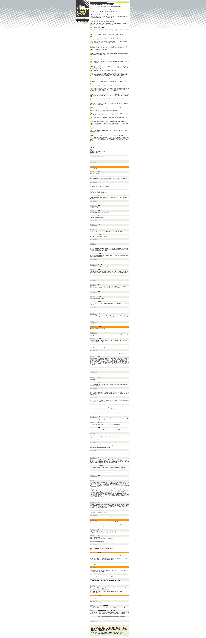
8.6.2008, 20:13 (126, 2)
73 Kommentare (119, 2)
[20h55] (92, 107)
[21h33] (92, 77)
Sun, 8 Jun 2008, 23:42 (93, 520)
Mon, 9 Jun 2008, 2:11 (93, 586)
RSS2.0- (84, 21)
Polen (102, 156)
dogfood (99, 166)
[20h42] (92, 121)
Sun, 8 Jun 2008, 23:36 (93, 476)
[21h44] (92, 71)
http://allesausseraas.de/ (106, 633)
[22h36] (92, 25)
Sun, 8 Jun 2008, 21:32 (93, 259)
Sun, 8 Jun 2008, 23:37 (93, 481)
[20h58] (92, 103)
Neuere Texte (126, 0)
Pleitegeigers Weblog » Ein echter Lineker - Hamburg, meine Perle (111, 616)
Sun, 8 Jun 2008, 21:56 (93, 275)
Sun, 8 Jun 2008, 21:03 (93, 206)
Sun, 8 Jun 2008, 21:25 (93, 239)
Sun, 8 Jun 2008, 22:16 (93, 297)
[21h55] (92, 61)
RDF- (86, 21)
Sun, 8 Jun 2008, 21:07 (93, 220)
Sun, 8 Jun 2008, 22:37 (93, 339)
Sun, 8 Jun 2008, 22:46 (93, 372)
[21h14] (92, 94)
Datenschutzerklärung (79, 14)
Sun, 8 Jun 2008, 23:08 (93, 427)
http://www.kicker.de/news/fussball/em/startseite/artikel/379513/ (100, 447)
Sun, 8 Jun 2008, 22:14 (93, 285)
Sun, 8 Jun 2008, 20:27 (93, 172)
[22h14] (91, 36)
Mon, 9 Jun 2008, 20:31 (93, 616)
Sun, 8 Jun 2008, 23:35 (93, 470)
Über (84, 14)
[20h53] (92, 112)
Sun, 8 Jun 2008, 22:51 (93, 388)
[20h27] (92, 133)
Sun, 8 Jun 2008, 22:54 (93, 397)
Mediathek (100, 602)
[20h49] (92, 113)
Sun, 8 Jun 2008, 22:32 (93, 327)
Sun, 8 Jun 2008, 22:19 (93, 307)
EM (95, 156)
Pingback (92, 578)
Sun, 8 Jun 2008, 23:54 (93, 552)
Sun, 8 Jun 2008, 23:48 (93, 530)
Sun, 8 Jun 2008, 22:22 (93, 314)
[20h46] (92, 118)
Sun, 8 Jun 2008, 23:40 (93, 515)
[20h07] (92, 141)
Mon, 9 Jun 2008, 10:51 (93, 611)
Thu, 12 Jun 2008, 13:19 (93, 621)
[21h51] (92, 66)
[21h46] (92, 70)
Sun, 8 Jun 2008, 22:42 (93, 344)
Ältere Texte (92, 0)
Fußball (100, 156)
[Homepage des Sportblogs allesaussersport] (82, 6)
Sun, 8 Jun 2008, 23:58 (93, 574)
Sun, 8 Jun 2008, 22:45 (93, 367)
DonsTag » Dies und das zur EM (104, 620)
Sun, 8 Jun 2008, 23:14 (93, 433)
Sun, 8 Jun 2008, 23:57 (93, 567)
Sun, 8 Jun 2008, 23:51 (93, 536)
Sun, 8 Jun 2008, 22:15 (93, 292)
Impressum (83, 13)
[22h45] (92, 23)
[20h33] (92, 126)
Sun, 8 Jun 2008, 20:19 (93, 167)
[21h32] (92, 83)
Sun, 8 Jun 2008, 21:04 (93, 211)
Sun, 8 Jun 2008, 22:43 (93, 357)
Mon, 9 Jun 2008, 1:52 (93, 579)
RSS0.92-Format (85, 22)
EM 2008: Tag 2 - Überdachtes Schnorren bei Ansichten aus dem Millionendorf (106, 580)
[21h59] (92, 56)
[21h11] (92, 98)
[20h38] (92, 123)
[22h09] (92, 43)
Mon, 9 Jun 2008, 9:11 (93, 606)
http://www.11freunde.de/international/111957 (97, 541)
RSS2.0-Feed (84, 23)
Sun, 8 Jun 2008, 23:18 (93, 442)
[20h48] (92, 117)
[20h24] (92, 135)
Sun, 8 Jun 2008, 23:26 (93, 458)
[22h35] (92, 27)
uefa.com (92, 323)
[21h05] (92, 99)
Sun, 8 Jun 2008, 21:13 (93, 230)
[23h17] (92, 6)
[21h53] (92, 64)
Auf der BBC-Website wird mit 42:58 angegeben (97, 328)
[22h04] (92, 50)
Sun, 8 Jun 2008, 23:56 (93, 562)
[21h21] (92, 88)
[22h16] (92, 34)
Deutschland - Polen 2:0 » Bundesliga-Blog (106, 610)
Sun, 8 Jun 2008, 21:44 (93, 270)
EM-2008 (98, 156)
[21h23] (92, 84)
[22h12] (92, 41)
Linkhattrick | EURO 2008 (103, 605)
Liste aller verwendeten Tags (81, 18)
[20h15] (92, 137)
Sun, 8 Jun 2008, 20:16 (93, 162)
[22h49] (92, 8)
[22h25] (92, 29)
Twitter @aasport (78, 15)
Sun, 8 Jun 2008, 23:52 (93, 544)
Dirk (99, 371)
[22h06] (92, 49)
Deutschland (93, 156)
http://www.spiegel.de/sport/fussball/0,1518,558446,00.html (99, 590)
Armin (99, 313)
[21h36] (92, 73)
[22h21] (92, 32)
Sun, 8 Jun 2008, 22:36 (93, 333)
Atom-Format (79, 22)
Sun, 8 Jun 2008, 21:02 (93, 201)
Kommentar (92, 166)
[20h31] (92, 130)
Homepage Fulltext (78, 13)
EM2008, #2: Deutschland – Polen (102, 4)
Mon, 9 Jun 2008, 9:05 (93, 601)
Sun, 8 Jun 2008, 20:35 (93, 182)
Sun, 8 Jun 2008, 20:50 (93, 189)
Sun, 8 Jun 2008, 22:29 (93, 322)
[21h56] (92, 59)
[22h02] (92, 53)
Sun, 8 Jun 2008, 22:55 (93, 417)
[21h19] (92, 91)
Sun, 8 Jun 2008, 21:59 (93, 280)
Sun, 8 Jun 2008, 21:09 (93, 225)
